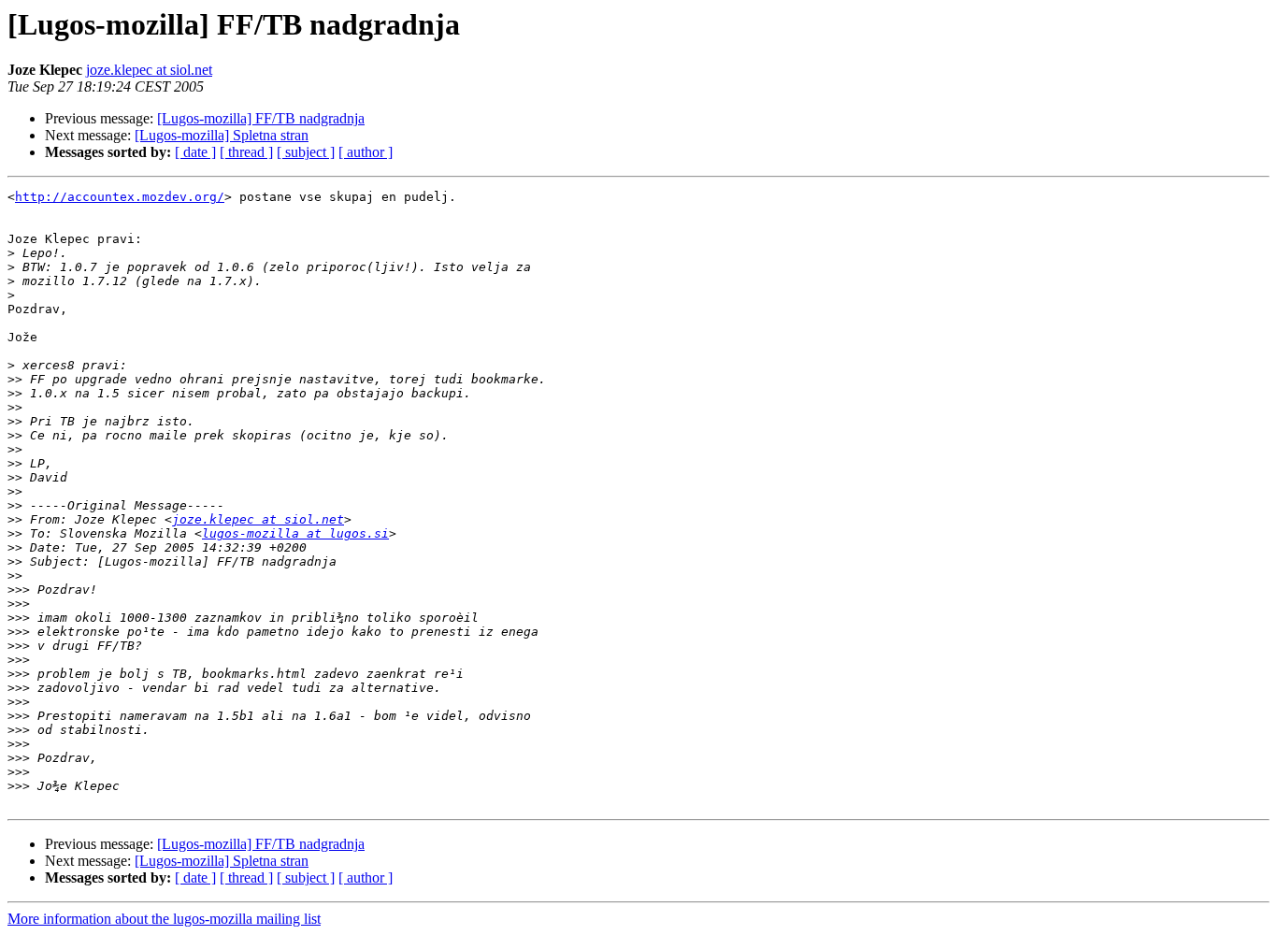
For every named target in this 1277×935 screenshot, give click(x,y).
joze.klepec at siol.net (149, 70)
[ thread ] (246, 152)
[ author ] (365, 152)
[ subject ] (306, 152)
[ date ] (195, 152)
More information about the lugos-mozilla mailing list (164, 919)
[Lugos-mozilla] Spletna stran (221, 135)
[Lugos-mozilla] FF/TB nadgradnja (261, 118)
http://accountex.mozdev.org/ (119, 197)
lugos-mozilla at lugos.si (295, 533)
